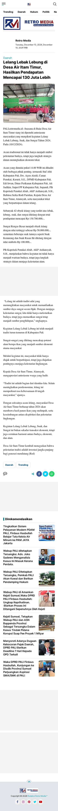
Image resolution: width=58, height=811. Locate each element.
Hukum (34, 11)
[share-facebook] (39, 474)
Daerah (22, 11)
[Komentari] (5, 474)
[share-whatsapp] (51, 474)
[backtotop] (29, 782)
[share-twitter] (45, 474)
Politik (46, 11)
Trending (8, 11)
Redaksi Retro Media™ (37, 796)
